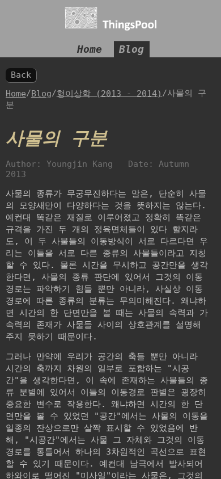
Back (21, 75)
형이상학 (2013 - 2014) (109, 93)
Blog (131, 49)
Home (89, 49)
